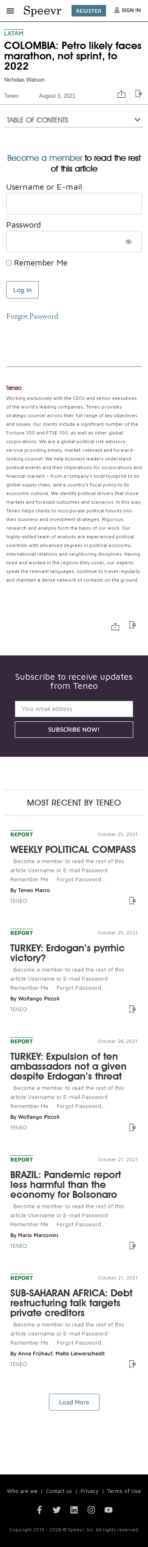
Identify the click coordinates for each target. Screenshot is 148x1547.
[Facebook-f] (39, 1510)
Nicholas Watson (24, 80)
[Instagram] (91, 1510)
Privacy (90, 1491)
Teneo (11, 96)
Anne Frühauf (35, 1353)
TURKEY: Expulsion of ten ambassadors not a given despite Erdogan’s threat (68, 1066)
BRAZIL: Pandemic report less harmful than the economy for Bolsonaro (65, 1184)
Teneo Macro (34, 890)
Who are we (22, 1491)
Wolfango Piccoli (38, 998)
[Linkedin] (74, 1510)
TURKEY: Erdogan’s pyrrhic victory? (67, 953)
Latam (13, 33)
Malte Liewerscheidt (80, 1353)
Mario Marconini (38, 1235)
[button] (10, 11)
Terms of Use (124, 1491)
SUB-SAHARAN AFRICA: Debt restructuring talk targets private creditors (71, 1303)
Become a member (44, 158)
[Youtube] (108, 1510)
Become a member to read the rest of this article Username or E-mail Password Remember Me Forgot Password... (67, 870)
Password (23, 224)
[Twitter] (57, 1510)
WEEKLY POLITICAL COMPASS (73, 849)
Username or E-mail (44, 186)
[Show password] (128, 241)
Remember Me (39, 262)
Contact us (59, 1491)
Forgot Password (32, 316)
